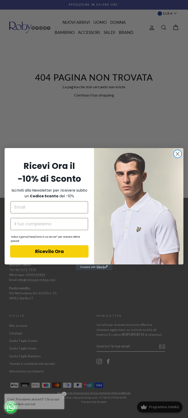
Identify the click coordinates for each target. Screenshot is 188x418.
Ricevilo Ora (49, 251)
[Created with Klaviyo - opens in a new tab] (94, 267)
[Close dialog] (178, 154)
